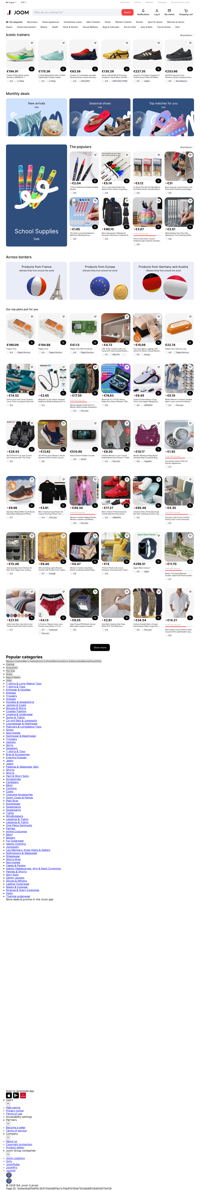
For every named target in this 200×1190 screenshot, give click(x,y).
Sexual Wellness (90, 27)
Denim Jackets (15, 877)
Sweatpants (13, 806)
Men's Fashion (93, 22)
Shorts (10, 769)
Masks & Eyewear (17, 887)
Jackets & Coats (16, 705)
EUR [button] (23, 2)
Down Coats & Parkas (19, 797)
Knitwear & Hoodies (18, 689)
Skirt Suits (12, 874)
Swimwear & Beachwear (21, 735)
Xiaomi (9, 27)
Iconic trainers (18, 35)
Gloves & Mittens (16, 880)
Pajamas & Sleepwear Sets (22, 766)
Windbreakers (14, 816)
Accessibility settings (19, 1116)
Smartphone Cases (73, 22)
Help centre (124, 2)
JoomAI (11, 1170)
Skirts (9, 745)
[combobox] (76, 12)
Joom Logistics (15, 1158)
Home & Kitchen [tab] (44, 661)
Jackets (11, 742)
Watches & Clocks (175, 22)
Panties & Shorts (16, 871)
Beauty (44, 27)
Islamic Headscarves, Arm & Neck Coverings (33, 868)
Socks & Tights (15, 717)
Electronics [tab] (58, 661)
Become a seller (15, 1127)
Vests (9, 893)
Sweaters (12, 748)
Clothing (10, 664)
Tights (10, 813)
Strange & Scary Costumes (22, 890)
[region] (100, 61)
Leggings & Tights (17, 819)
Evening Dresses (16, 757)
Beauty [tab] (85, 661)
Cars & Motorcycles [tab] (73, 661)
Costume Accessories (19, 794)
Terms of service (16, 1130)
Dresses (11, 692)
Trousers (11, 695)
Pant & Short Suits (17, 776)
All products (186, 35)
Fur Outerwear (15, 840)
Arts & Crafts (130, 27)
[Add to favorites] (32, 43)
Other (9, 680)
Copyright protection (19, 1144)
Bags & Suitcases (111, 27)
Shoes (108, 22)
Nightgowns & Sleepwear (21, 853)
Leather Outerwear (17, 883)
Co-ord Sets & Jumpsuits (21, 720)
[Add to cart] (31, 69)
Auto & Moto (146, 27)
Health (55, 27)
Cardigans (12, 782)
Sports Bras (13, 859)
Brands (139, 22)
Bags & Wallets (13, 677)
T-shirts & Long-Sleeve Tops (23, 683)
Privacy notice (15, 1110)
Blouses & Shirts (16, 708)
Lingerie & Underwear (19, 714)
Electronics (32, 22)
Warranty (149, 2)
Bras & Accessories (18, 754)
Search (127, 12)
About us (11, 1141)
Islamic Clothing (16, 843)
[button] (9, 1095)
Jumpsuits (12, 846)
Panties (10, 828)
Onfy (9, 1161)
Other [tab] (98, 661)
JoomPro (11, 1167)
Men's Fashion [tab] (30, 661)
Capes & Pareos (15, 865)
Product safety (15, 1147)
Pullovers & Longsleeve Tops (23, 726)
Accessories (11, 667)
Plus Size (10, 671)
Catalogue (162, 2)
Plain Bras (12, 800)
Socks (9, 729)
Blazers (10, 837)
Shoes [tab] (92, 661)
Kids (177, 27)
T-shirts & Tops (15, 686)
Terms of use (14, 1113)
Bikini (9, 785)
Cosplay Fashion (16, 711)
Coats (9, 791)
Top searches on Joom (180, 2)
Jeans (9, 760)
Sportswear (13, 732)
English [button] (11, 2)
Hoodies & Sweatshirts (20, 702)
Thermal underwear (18, 896)
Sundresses (13, 803)
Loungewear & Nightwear (22, 723)
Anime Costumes (16, 831)
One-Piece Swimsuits (19, 825)
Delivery (137, 2)
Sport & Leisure (155, 22)
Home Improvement (26, 27)
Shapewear (13, 856)
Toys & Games (164, 27)
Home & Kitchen (70, 27)
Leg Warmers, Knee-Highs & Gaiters (28, 850)
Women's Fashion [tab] (14, 661)
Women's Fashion (123, 22)
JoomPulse (12, 1164)
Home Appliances (50, 22)
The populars (80, 147)
